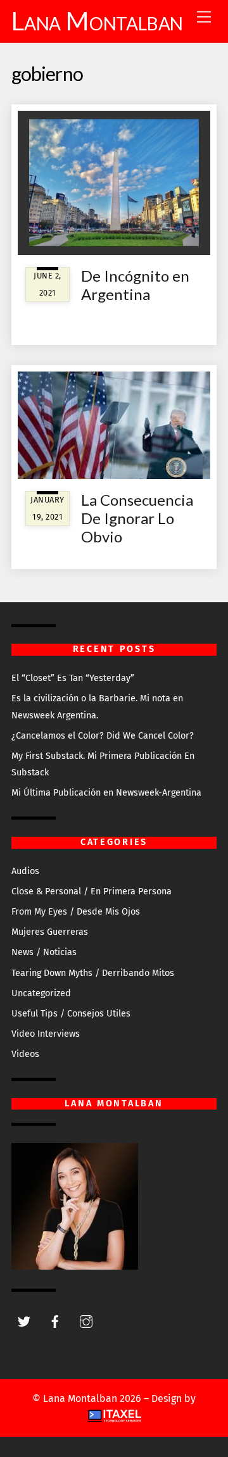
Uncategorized (41, 993)
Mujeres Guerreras (49, 932)
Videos (25, 1054)
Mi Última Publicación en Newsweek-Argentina (106, 792)
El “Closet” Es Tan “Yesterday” (72, 678)
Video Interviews (45, 1034)
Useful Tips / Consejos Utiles (70, 1013)
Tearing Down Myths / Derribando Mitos (92, 973)
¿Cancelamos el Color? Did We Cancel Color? (102, 735)
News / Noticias (44, 952)
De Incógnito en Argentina (135, 284)
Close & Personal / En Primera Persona (91, 891)
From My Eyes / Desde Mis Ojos (75, 911)
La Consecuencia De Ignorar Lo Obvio (137, 518)
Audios (25, 871)
